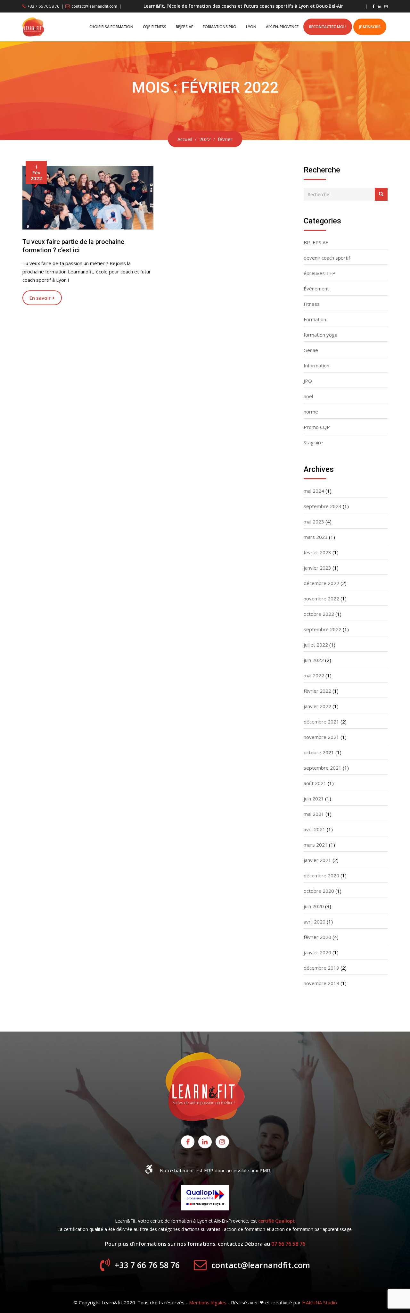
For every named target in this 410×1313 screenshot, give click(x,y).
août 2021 (315, 783)
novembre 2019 (321, 983)
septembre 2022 (322, 629)
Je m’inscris (370, 26)
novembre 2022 (321, 598)
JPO (308, 381)
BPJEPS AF (184, 26)
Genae (311, 350)
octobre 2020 (319, 891)
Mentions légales (207, 1302)
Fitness (312, 304)
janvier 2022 (317, 706)
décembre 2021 (321, 721)
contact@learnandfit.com (94, 6)
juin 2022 (314, 660)
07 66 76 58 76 (288, 1243)
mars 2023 (316, 537)
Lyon (251, 26)
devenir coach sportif (327, 258)
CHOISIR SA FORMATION (111, 26)
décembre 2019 (321, 968)
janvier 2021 (317, 860)
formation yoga (320, 334)
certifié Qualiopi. (276, 1221)
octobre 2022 (319, 614)
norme (311, 411)
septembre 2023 (322, 506)
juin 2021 (314, 798)
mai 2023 (314, 521)
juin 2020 (314, 906)
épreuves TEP (319, 273)
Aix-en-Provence (282, 26)
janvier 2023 (317, 568)
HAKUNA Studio (319, 1302)
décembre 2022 (321, 583)
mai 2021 (314, 814)
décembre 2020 (321, 875)
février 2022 (317, 691)
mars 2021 (316, 844)
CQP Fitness (154, 26)
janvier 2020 (317, 952)
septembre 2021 (322, 768)
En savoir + (42, 298)
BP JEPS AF (316, 242)
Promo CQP (317, 427)
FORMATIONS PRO (219, 26)
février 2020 (317, 937)
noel (308, 396)
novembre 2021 (321, 737)
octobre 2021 (319, 752)
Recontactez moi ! (327, 26)
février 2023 (317, 552)
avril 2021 (314, 829)
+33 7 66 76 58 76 (43, 6)
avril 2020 (314, 921)
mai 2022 (314, 675)
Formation (315, 319)
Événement (316, 288)
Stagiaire (313, 442)
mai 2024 (314, 491)
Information (316, 365)
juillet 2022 (316, 644)
